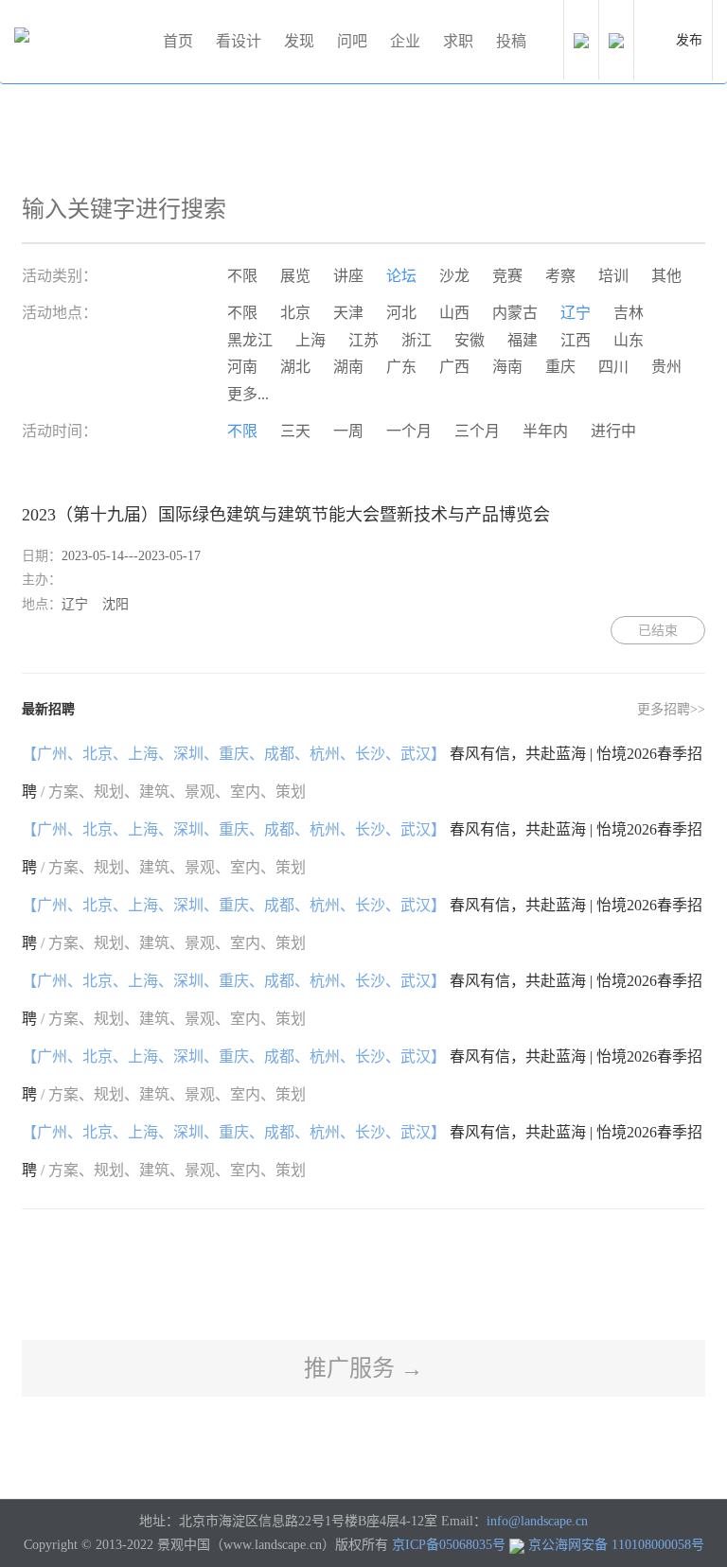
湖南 (348, 367)
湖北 (295, 367)
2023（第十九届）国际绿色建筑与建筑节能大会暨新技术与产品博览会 (286, 514)
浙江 (416, 340)
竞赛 (507, 276)
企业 (405, 41)
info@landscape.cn (537, 1521)
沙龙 (454, 276)
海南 (507, 367)
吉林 (628, 313)
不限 (242, 276)
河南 (242, 367)
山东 (628, 340)
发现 (299, 41)
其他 (666, 276)
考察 (560, 276)
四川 (613, 367)
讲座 (348, 276)
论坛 (401, 276)
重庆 (560, 367)
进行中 (613, 431)
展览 (295, 276)
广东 (401, 367)
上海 (310, 340)
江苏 (363, 340)
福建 (522, 340)
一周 (348, 431)
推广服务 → (363, 1368)
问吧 (352, 41)
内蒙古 (515, 313)
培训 (613, 276)
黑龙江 (250, 340)
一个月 (409, 431)
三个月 (477, 431)
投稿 (511, 41)
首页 (178, 41)
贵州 (666, 367)
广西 (454, 367)
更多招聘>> (671, 709)
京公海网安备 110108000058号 (616, 1545)
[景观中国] (80, 41)
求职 (458, 41)
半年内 (545, 431)
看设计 (238, 41)
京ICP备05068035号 (448, 1545)
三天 (295, 431)
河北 (401, 313)
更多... (248, 394)
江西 (575, 340)
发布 (689, 40)
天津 (348, 313)
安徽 (469, 340)
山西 (454, 313)
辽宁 (575, 313)
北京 (295, 313)
